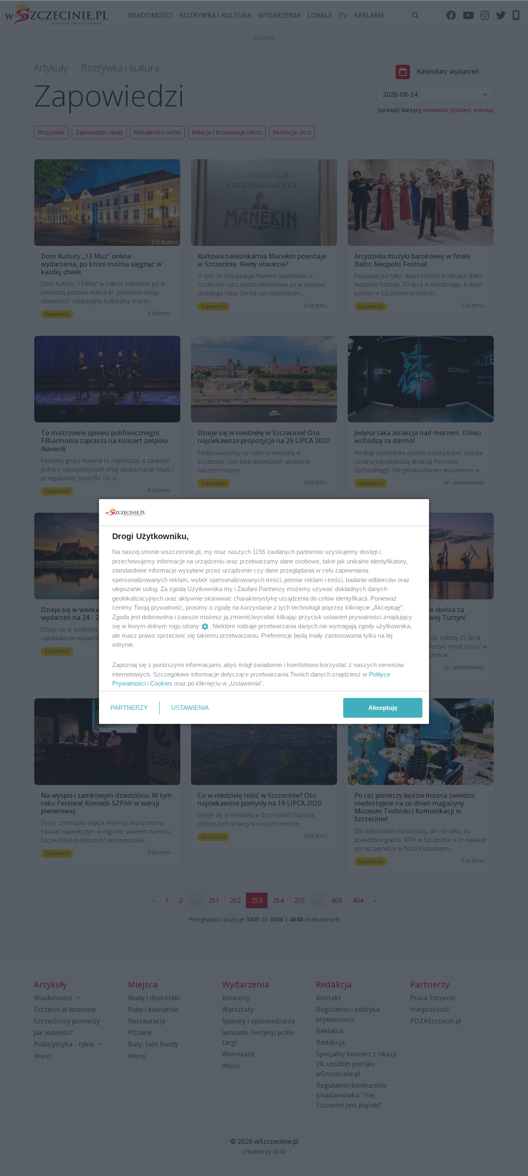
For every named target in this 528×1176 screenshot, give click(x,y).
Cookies (161, 683)
